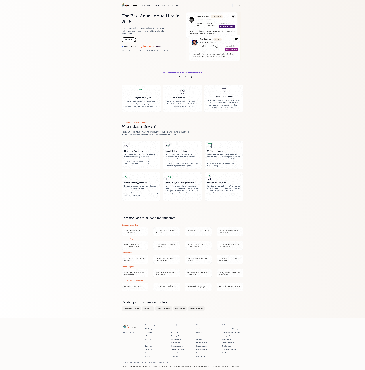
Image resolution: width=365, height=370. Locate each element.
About (150, 362)
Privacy (165, 362)
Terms (160, 362)
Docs (154, 362)
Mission (144, 362)
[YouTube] (124, 332)
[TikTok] (133, 332)
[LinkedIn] (127, 332)
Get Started (129, 39)
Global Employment (228, 325)
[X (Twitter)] (130, 332)
